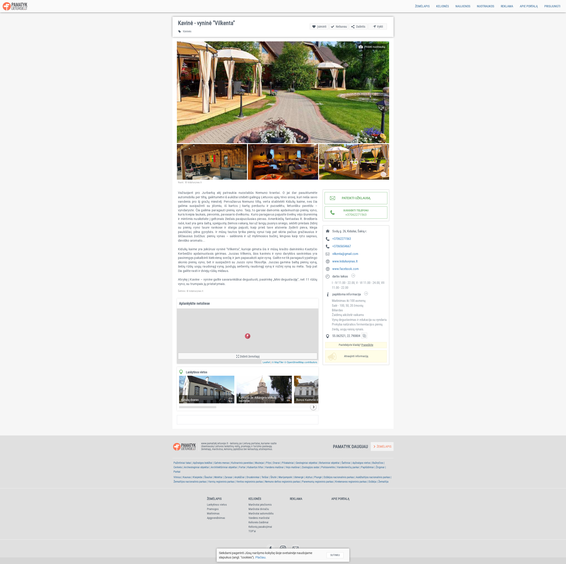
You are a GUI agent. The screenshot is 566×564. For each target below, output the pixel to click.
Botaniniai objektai (329, 462)
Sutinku (335, 555)
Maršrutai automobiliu (261, 513)
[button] (283, 92)
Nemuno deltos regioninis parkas (282, 481)
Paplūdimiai (367, 467)
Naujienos (462, 6)
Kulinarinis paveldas (242, 462)
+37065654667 (341, 246)
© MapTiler (278, 362)
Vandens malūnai (274, 467)
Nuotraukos (485, 6)
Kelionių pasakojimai (260, 526)
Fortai (242, 467)
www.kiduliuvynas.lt (345, 261)
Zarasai (228, 477)
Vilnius (177, 477)
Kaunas (187, 477)
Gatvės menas (221, 462)
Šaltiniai (346, 462)
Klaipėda (197, 477)
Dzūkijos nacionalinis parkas (339, 477)
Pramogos (213, 509)
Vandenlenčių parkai (348, 467)
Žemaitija (383, 481)
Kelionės (442, 6)
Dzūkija (372, 481)
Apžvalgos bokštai (202, 462)
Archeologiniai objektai (196, 467)
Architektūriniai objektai (224, 467)
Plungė (318, 477)
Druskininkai (253, 477)
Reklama (507, 6)
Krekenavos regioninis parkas (351, 481)
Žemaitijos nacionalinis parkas (190, 481)
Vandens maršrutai (259, 518)
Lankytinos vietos (217, 504)
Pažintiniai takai (182, 462)
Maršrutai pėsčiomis (260, 504)
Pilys (268, 462)
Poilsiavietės (328, 467)
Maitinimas (213, 513)
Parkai (177, 471)
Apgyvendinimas (216, 518)
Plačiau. (260, 557)
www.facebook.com (345, 269)
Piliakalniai (288, 462)
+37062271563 (341, 239)
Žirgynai (380, 467)
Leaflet (266, 362)
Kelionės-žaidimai (258, 522)
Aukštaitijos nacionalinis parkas (373, 477)
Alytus (309, 477)
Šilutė (273, 477)
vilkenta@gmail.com (345, 254)
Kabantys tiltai (255, 467)
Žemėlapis (422, 6)
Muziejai (259, 462)
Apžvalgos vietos (361, 462)
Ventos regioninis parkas (249, 481)
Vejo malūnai (293, 467)
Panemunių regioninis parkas (317, 481)
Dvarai (276, 462)
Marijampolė (285, 477)
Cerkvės (178, 467)
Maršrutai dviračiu (259, 509)
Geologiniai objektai (306, 462)
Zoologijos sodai (310, 467)
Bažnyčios (377, 462)
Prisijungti (552, 6)
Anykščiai (239, 477)
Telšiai (265, 477)
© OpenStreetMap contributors (300, 362)
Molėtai (218, 477)
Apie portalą (529, 6)
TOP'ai (252, 531)
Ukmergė (299, 477)
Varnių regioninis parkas (221, 481)
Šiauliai (208, 477)
